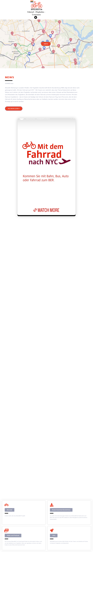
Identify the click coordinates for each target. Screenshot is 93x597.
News (9, 77)
